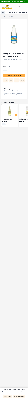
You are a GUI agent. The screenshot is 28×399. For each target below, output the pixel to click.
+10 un (16, 80)
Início (2, 16)
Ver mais (24, 102)
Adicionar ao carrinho (14, 75)
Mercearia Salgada (8, 16)
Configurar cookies (19, 396)
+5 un (10, 80)
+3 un (5, 80)
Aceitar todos (7, 396)
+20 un (22, 80)
